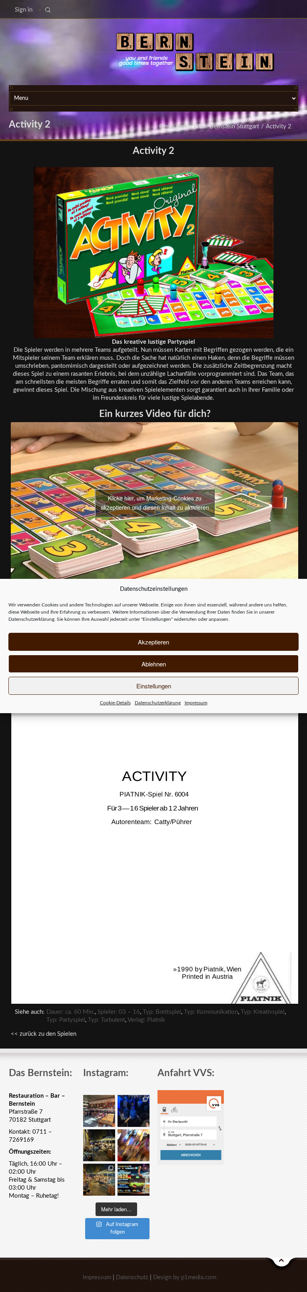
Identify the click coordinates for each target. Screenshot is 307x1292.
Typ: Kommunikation (211, 1012)
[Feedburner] (13, 45)
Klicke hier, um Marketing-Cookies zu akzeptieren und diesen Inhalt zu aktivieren (155, 502)
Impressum (196, 702)
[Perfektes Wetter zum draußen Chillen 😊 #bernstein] (99, 1145)
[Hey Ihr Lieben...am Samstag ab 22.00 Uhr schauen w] (134, 1180)
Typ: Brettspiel (162, 1012)
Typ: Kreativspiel (263, 1012)
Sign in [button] (23, 10)
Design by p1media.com (184, 1277)
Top (281, 1264)
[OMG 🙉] (134, 1145)
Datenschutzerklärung (31, 619)
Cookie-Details (115, 702)
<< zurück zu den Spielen (43, 1034)
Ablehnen (154, 664)
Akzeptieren (153, 642)
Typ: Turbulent (106, 1020)
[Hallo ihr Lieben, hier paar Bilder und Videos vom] (134, 1111)
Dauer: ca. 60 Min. (70, 1012)
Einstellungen (153, 686)
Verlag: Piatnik (146, 1020)
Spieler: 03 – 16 (119, 1012)
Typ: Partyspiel (65, 1020)
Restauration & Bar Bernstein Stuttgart (209, 127)
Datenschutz (132, 1277)
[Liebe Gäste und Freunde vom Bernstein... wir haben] (99, 1111)
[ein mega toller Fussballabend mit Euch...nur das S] (99, 1180)
